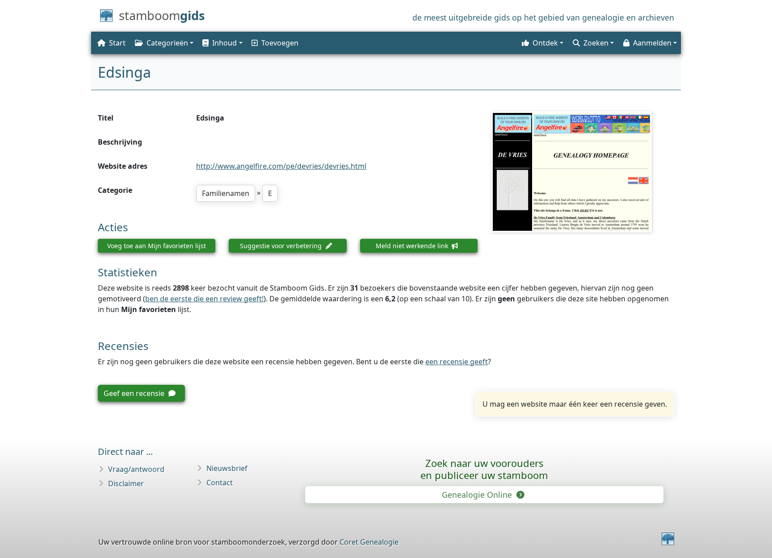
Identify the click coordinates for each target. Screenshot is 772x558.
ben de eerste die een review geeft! (204, 299)
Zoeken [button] (595, 43)
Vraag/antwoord (136, 469)
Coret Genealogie (369, 542)
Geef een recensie (135, 393)
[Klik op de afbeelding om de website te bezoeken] (582, 172)
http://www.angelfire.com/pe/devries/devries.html (281, 166)
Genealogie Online (478, 494)
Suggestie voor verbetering (281, 246)
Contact (219, 482)
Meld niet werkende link (413, 246)
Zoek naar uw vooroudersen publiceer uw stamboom (484, 469)
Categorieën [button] (167, 43)
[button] (221, 43)
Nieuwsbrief (227, 468)
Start (117, 43)
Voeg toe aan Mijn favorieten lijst (156, 246)
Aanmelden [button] (652, 43)
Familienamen (225, 193)
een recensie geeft (456, 361)
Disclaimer (126, 483)
